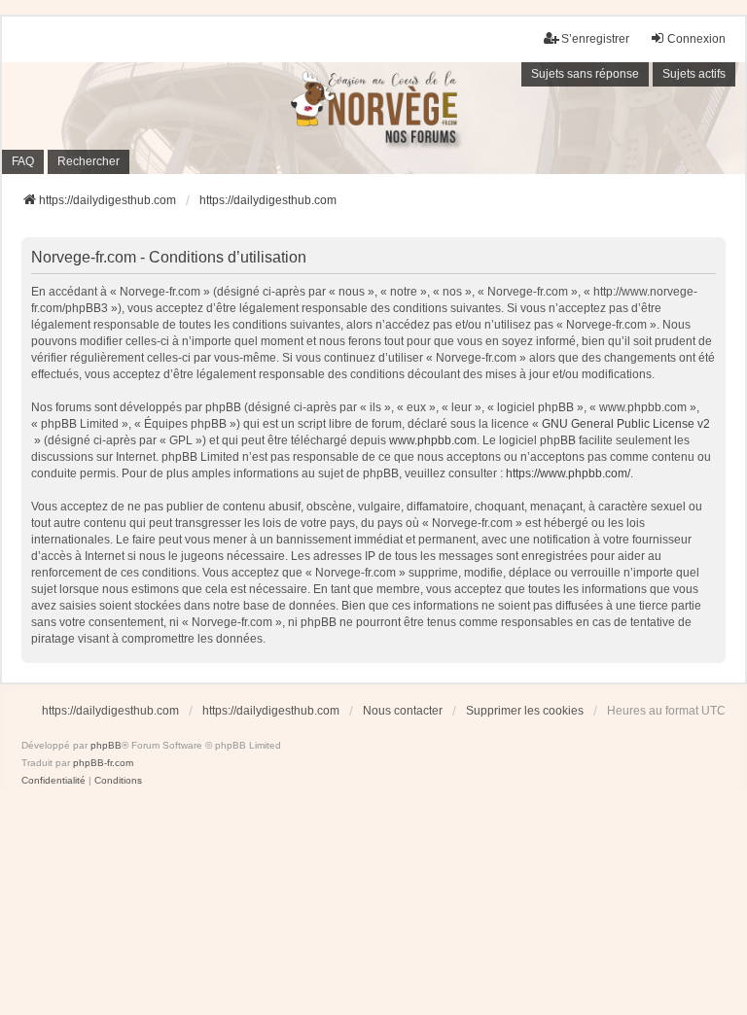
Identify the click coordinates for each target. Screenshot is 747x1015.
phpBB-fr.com (103, 762)
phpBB (106, 745)
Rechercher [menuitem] (88, 161)
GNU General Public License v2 (626, 424)
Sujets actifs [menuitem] (694, 74)
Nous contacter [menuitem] (403, 711)
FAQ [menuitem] (23, 161)
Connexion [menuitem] (696, 39)
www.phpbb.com (433, 440)
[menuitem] (53, 780)
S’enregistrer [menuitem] (595, 39)
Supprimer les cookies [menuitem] (525, 711)
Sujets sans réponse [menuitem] (585, 74)
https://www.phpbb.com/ (568, 473)
